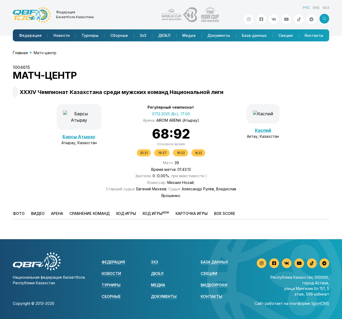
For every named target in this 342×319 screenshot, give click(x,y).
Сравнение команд (89, 213)
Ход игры (126, 213)
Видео (38, 213)
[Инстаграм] (249, 19)
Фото (19, 213)
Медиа (189, 35)
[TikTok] (299, 19)
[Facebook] (261, 19)
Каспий (263, 130)
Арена (57, 213)
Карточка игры (192, 213)
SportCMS (320, 303)
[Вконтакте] (274, 19)
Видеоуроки (214, 285)
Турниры (90, 35)
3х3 (143, 35)
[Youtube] (286, 19)
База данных (254, 35)
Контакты (314, 35)
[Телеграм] (311, 19)
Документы (218, 35)
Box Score (224, 213)
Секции (285, 35)
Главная (20, 52)
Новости (61, 35)
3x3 (154, 262)
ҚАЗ (326, 8)
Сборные (119, 35)
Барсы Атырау (79, 136)
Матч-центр (45, 52)
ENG (316, 8)
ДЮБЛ (164, 35)
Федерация (30, 35)
